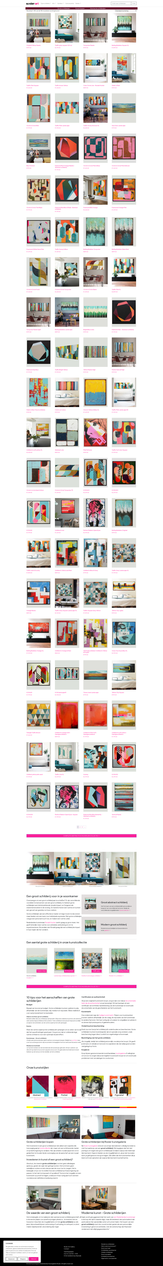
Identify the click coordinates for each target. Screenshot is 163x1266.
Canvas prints (69, 3)
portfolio (74, 1040)
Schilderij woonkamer (108, 1256)
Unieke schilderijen (107, 1252)
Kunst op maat (105, 1248)
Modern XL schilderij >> (116, 976)
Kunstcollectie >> (125, 910)
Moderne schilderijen (107, 1244)
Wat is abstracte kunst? (108, 1246)
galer (106, 930)
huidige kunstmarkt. (106, 1015)
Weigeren (23, 1259)
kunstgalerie (120, 1053)
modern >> (30, 978)
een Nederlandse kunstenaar (124, 1217)
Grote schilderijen (63, 8)
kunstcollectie (45, 1148)
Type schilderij (45, 3)
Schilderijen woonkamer (108, 1250)
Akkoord (33, 1259)
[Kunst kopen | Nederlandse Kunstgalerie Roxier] (32, 3)
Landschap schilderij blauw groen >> (65, 976)
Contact (66, 1249)
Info (53, 3)
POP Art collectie (98, 1099)
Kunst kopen (80, 8)
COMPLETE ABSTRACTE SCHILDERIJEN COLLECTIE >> (81, 836)
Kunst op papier (106, 1254)
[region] (22, 1252)
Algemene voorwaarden (109, 1258)
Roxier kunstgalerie (90, 1146)
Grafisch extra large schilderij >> (92, 976)
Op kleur (60, 3)
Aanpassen (11, 1259)
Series (77, 3)
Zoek (133, 3)
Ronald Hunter (50, 922)
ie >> (109, 930)
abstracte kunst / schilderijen (40, 1099)
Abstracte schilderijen (98, 8)
